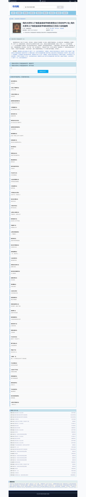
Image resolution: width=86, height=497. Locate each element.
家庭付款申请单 (17, 427)
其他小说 (65, 12)
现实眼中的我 (65, 483)
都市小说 (32, 12)
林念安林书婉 (73, 414)
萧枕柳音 (74, 421)
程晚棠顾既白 (73, 474)
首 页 (13, 12)
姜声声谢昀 (73, 412)
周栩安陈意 (73, 432)
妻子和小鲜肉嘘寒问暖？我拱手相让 (43, 52)
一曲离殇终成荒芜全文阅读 (57, 483)
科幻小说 (52, 12)
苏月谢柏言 (73, 425)
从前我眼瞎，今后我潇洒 (18, 54)
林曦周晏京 (73, 427)
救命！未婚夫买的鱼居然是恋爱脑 (21, 434)
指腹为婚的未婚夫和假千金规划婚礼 (21, 414)
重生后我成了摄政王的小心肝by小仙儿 (47, 486)
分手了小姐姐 (36, 483)
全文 (52, 30)
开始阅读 (62, 28)
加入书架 (52, 28)
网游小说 (45, 12)
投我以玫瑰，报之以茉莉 (19, 412)
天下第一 (41, 54)
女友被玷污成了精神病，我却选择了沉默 (22, 421)
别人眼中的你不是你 (59, 485)
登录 (70, 1)
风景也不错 (12, 483)
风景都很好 (63, 486)
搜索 (60, 7)
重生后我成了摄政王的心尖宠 (20, 483)
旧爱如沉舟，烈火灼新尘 (19, 423)
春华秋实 (16, 432)
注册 (75, 1)
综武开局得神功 (58, 486)
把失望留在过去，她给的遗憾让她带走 (21, 474)
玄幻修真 (19, 12)
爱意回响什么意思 (40, 485)
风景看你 (46, 485)
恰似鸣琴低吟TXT (51, 485)
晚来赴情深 (17, 425)
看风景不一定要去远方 (30, 483)
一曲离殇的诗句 (43, 483)
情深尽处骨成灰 (17, 462)
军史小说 (39, 12)
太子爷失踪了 (68, 486)
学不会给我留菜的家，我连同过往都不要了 (22, 444)
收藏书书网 (44, 1)
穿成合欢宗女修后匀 (28, 486)
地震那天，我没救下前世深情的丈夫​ (52, 51)
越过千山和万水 (49, 483)
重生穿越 (25, 12)
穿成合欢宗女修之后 (16, 485)
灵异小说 (58, 12)
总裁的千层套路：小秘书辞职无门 (66, 54)
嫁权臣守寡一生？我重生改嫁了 (28, 52)
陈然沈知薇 (73, 447)
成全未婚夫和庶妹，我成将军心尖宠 (31, 54)
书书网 (12, 18)
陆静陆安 (74, 444)
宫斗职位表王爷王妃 (36, 486)
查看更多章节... (43, 71)
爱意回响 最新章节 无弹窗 (67, 485)
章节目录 (57, 28)
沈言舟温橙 (73, 419)
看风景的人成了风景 (20, 486)
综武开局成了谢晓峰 (24, 485)
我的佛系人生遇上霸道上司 (23, 51)
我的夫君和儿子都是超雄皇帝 (20, 18)
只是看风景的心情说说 (32, 485)
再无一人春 (17, 447)
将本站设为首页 (14, 1)
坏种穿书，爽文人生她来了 (66, 51)
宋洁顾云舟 (73, 423)
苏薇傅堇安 (73, 462)
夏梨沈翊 (74, 434)
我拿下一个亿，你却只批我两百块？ (37, 51)
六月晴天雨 (17, 419)
